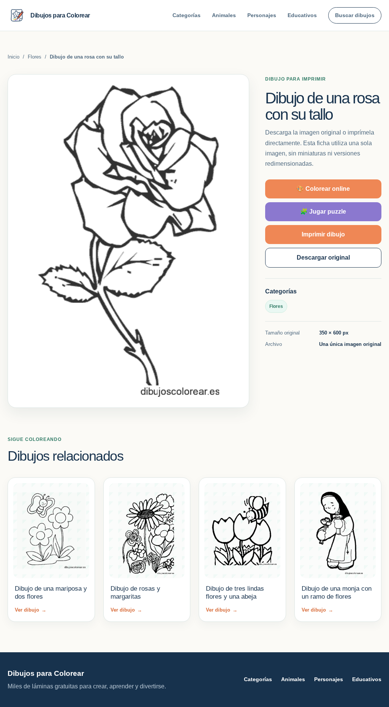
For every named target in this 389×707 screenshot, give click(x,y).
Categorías (186, 15)
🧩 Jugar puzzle (323, 211)
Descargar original (323, 257)
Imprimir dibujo (323, 234)
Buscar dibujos (355, 15)
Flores (34, 57)
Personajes (261, 15)
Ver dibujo (30, 610)
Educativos (302, 15)
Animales (224, 15)
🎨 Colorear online (323, 188)
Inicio (13, 57)
